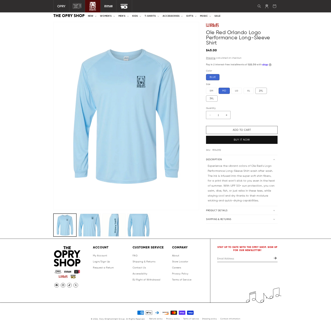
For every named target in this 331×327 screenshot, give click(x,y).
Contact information (230, 319)
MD (224, 91)
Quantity (211, 108)
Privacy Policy (180, 274)
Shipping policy (209, 319)
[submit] (275, 258)
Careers (176, 267)
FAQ (135, 255)
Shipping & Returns (144, 261)
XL (250, 91)
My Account (100, 255)
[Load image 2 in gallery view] (89, 225)
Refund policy (156, 319)
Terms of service (191, 319)
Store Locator (180, 261)
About (175, 255)
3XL (212, 98)
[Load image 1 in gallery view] (64, 225)
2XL (261, 91)
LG (238, 91)
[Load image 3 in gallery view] (114, 225)
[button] (92, 16)
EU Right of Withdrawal (147, 280)
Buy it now (242, 140)
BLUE (213, 77)
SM (213, 91)
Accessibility (140, 274)
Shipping (210, 58)
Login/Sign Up (101, 261)
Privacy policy (173, 319)
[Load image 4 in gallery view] (138, 225)
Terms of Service (182, 280)
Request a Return (103, 267)
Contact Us (139, 267)
